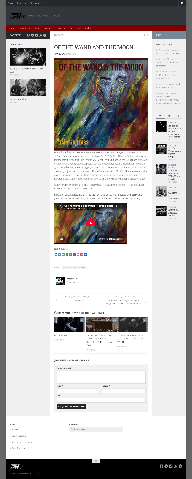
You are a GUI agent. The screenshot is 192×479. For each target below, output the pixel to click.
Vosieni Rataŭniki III (20, 99)
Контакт (21, 3)
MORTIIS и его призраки (168, 53)
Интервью (25, 28)
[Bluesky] (44, 35)
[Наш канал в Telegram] (32, 35)
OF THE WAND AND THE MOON (74, 267)
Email (106, 386)
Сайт (59, 395)
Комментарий (65, 368)
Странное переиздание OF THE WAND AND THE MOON (130, 338)
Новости (48, 28)
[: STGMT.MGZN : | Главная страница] (17, 16)
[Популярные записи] (169, 116)
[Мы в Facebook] (28, 35)
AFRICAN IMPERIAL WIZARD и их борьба (174, 174)
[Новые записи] (160, 116)
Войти (15, 429)
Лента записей (19, 435)
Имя (60, 386)
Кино (37, 28)
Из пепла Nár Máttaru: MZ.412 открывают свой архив (174, 131)
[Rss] (40, 35)
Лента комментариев (23, 442)
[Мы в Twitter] (36, 35)
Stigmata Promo (38, 3)
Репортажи (75, 28)
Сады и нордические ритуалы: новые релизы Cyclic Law (168, 99)
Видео (13, 28)
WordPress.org (19, 448)
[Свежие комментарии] (177, 116)
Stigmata (60, 54)
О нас (10, 3)
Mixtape (88, 28)
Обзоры (61, 28)
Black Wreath (61, 335)
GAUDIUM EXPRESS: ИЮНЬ (173, 213)
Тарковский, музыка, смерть (174, 154)
